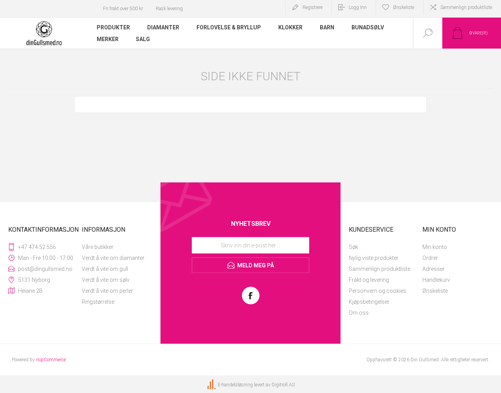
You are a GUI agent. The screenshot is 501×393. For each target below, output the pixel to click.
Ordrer (430, 258)
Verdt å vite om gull (105, 269)
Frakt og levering (369, 280)
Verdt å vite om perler (107, 291)
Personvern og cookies (377, 291)
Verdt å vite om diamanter (113, 258)
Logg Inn (358, 7)
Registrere (313, 7)
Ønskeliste (435, 291)
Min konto (434, 247)
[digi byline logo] (212, 385)
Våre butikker (98, 247)
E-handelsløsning (235, 385)
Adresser (433, 269)
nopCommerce (51, 359)
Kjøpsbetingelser (369, 302)
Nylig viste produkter (373, 258)
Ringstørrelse (98, 302)
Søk (353, 247)
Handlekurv (436, 280)
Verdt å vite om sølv (106, 280)
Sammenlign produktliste (466, 7)
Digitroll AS (283, 385)
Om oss (359, 313)
